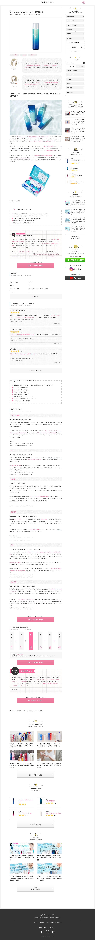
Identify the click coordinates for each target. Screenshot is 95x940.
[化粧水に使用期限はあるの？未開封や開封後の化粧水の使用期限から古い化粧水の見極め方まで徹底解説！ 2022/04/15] (22, 868)
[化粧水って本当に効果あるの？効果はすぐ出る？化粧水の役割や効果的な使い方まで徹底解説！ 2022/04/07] (49, 848)
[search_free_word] (84, 63)
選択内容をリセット (75, 51)
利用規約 (42, 922)
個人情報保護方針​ (50, 922)
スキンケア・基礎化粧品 (17, 710)
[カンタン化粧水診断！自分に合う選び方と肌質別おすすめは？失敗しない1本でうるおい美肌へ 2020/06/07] (22, 848)
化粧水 (24, 710)
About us (35, 922)
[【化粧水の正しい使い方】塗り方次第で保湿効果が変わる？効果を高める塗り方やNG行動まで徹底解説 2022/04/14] (49, 868)
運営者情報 (59, 922)
